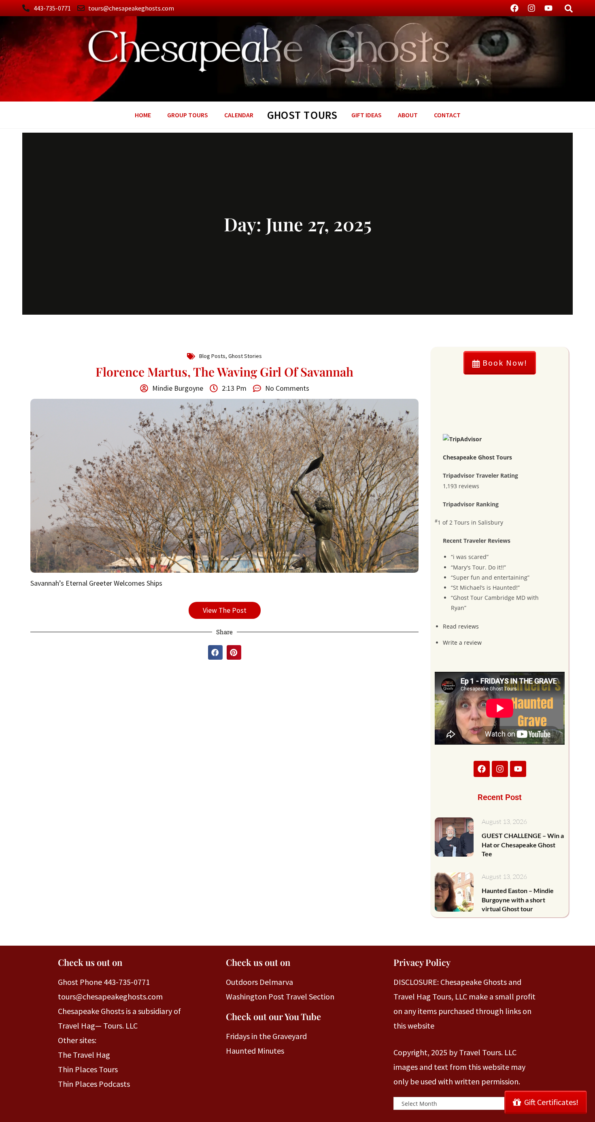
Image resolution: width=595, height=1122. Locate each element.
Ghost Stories (245, 356)
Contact (447, 115)
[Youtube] (548, 8)
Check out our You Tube (273, 1016)
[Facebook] (514, 8)
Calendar (238, 115)
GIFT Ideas (366, 115)
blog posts (212, 356)
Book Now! (503, 363)
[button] (215, 652)
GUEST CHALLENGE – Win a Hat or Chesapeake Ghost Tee (523, 844)
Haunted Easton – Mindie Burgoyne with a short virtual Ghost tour (518, 899)
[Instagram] (531, 8)
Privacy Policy (421, 962)
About (408, 115)
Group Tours (187, 115)
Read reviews (461, 626)
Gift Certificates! (551, 1102)
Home (143, 115)
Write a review (462, 642)
